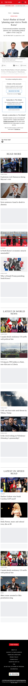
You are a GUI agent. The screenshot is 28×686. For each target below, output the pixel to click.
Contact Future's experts (14, 652)
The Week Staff (9, 35)
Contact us (17, 129)
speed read (14, 16)
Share (5, 65)
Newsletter (24, 65)
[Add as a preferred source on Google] (14, 674)
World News (16, 13)
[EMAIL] (2, 142)
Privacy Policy (14, 657)
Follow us (17, 65)
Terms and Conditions (14, 654)
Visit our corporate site (21, 680)
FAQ (14, 664)
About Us (14, 650)
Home (9, 13)
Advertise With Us (14, 661)
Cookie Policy (14, 659)
